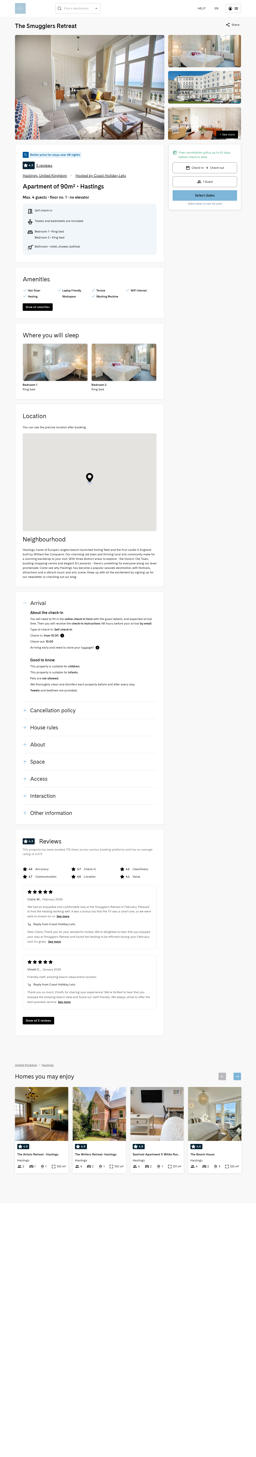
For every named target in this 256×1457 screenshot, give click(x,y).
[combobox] (78, 8)
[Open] (96, 8)
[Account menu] (233, 8)
